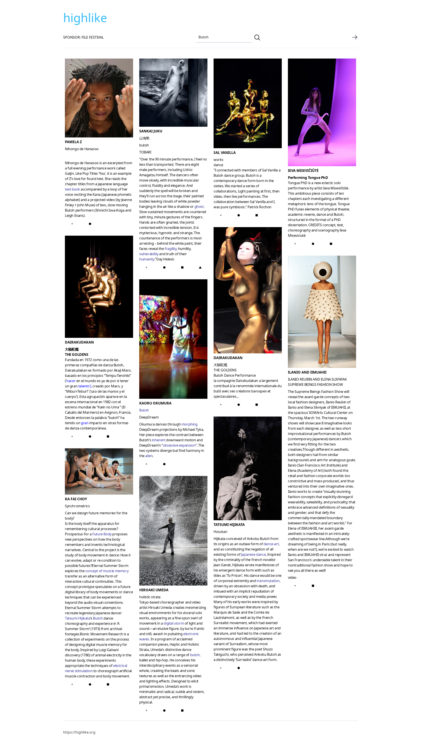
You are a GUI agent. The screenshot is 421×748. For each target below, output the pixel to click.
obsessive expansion (179, 445)
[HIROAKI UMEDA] (173, 531)
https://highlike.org (79, 732)
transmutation (268, 580)
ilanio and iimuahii (307, 372)
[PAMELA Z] (99, 99)
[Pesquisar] (257, 37)
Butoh (98, 618)
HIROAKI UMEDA (153, 590)
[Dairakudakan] (248, 291)
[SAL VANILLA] (248, 104)
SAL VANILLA (225, 152)
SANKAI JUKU (150, 131)
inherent (159, 440)
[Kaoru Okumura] (173, 340)
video (292, 577)
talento (83, 386)
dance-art (271, 543)
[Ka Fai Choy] (99, 472)
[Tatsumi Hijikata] (248, 469)
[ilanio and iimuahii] (322, 313)
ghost (199, 206)
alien (149, 455)
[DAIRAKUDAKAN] (99, 288)
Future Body (102, 534)
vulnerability (149, 253)
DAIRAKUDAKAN (79, 342)
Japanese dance (253, 554)
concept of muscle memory (106, 570)
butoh (195, 654)
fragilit (169, 248)
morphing (190, 424)
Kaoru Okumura (155, 403)
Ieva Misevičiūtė (303, 170)
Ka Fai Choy (76, 499)
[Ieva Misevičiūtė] (322, 113)
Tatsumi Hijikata (77, 618)
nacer (70, 380)
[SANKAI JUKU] (173, 93)
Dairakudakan (228, 357)
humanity (146, 259)
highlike (85, 17)
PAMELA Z (73, 141)
